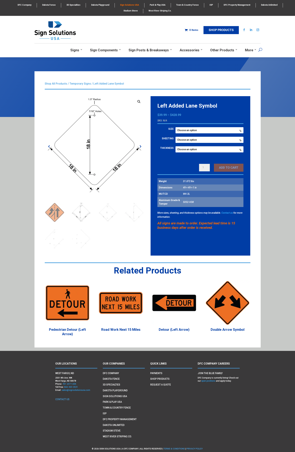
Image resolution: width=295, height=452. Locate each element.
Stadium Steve (130, 11)
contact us (62, 399)
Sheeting (168, 138)
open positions (208, 381)
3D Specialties (73, 5)
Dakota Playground (100, 5)
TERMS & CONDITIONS (174, 449)
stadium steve (112, 430)
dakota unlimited (113, 425)
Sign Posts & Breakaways (149, 50)
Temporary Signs (80, 83)
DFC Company (24, 5)
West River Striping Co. (160, 11)
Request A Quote (160, 384)
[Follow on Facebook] (244, 30)
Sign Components (104, 50)
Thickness (167, 148)
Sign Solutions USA (129, 5)
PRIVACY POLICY (194, 449)
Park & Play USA (157, 5)
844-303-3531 (71, 387)
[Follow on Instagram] (258, 30)
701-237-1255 (69, 384)
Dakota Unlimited (269, 5)
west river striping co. (117, 436)
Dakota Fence (49, 5)
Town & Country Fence (187, 5)
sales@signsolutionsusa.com (76, 390)
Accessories (189, 50)
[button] (139, 102)
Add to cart (228, 167)
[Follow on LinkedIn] (251, 30)
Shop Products (221, 30)
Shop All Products (56, 83)
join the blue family (210, 373)
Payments (156, 373)
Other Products (222, 50)
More (249, 50)
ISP (211, 5)
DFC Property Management (237, 5)
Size (171, 129)
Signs (74, 50)
